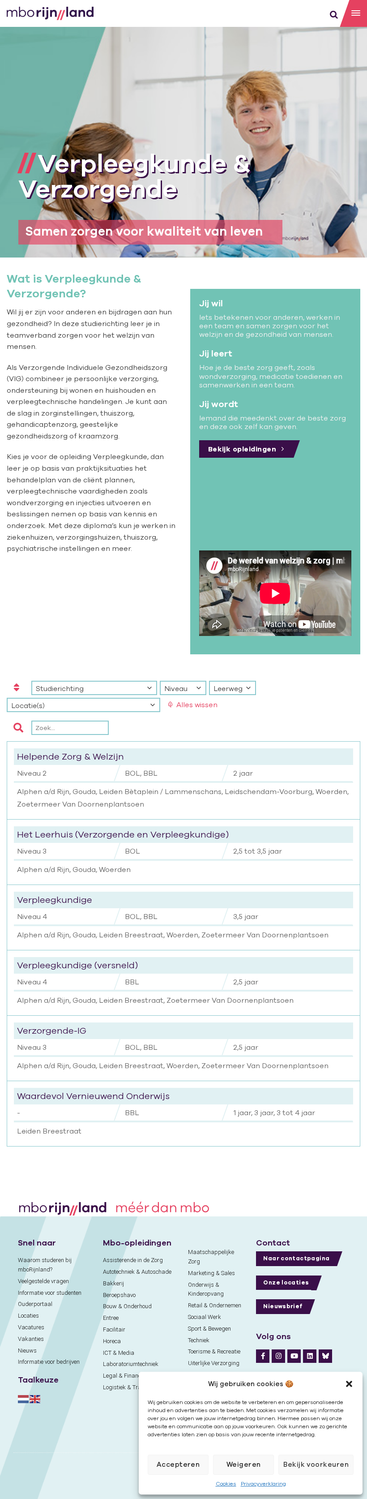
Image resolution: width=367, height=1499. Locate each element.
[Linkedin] (309, 1356)
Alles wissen (197, 704)
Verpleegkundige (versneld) (77, 965)
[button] (349, 1383)
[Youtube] (294, 1356)
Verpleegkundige (54, 899)
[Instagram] (278, 1356)
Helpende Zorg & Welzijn (70, 756)
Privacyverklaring (263, 1483)
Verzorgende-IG (51, 1030)
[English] (35, 1398)
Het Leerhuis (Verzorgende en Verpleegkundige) (123, 834)
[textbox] (94, 688)
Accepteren (178, 1464)
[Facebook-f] (262, 1356)
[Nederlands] (24, 1398)
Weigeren (243, 1464)
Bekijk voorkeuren (316, 1464)
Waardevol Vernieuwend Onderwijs (93, 1096)
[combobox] (94, 688)
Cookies (226, 1483)
